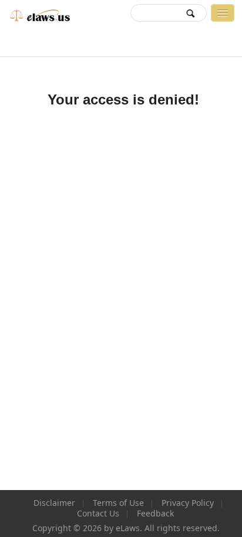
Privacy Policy (188, 503)
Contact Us (98, 513)
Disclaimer (54, 503)
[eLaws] (38, 12)
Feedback (155, 513)
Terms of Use (118, 503)
